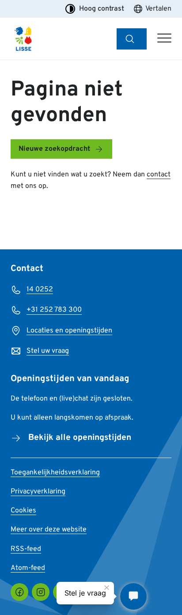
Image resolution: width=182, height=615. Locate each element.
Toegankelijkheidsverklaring (55, 472)
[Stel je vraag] (133, 596)
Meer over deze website (49, 529)
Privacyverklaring (38, 491)
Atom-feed (28, 568)
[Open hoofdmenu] (164, 39)
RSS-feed (26, 549)
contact (159, 174)
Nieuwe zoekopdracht (54, 149)
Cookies (23, 510)
